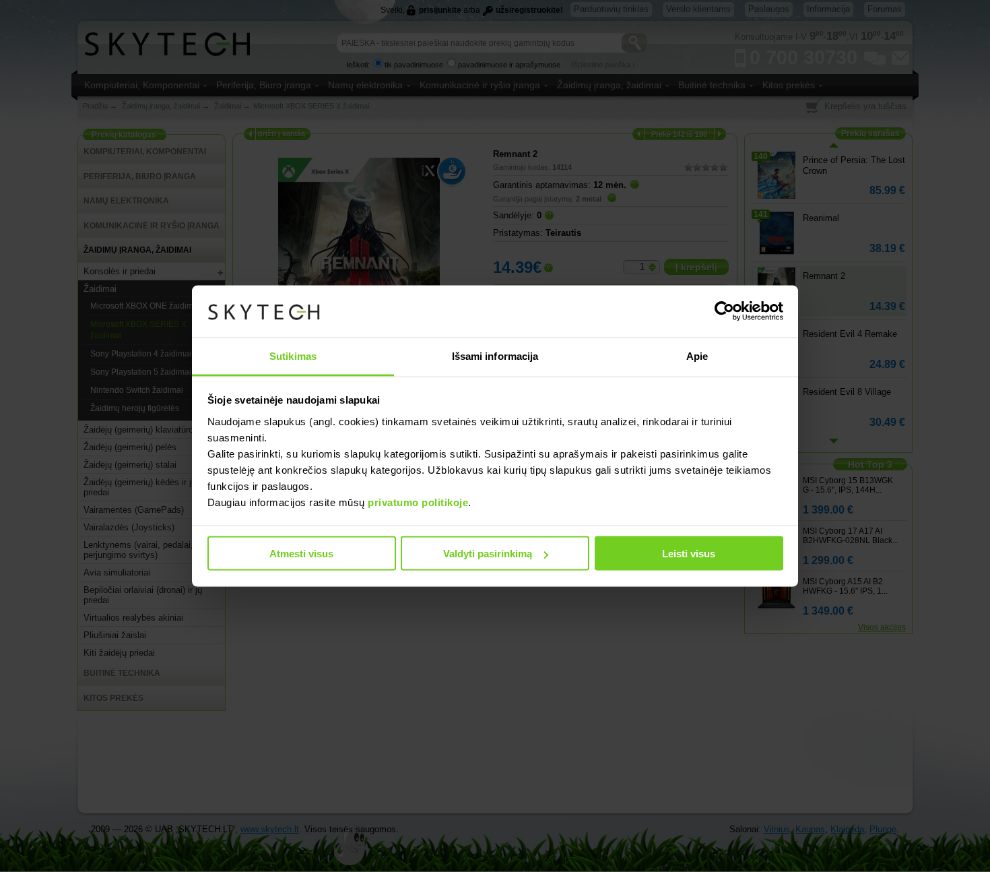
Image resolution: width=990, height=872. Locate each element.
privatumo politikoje (418, 501)
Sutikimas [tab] (293, 355)
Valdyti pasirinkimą (487, 553)
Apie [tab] (697, 355)
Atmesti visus (301, 553)
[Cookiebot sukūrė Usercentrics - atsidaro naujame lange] (724, 311)
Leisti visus (688, 553)
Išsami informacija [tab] (495, 355)
